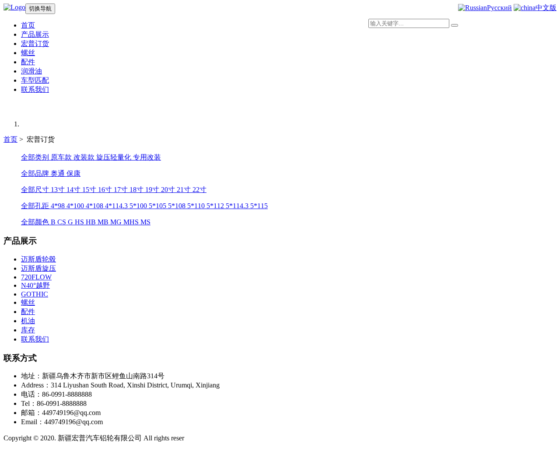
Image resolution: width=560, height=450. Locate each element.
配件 (28, 62)
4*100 (76, 205)
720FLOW (36, 277)
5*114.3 (238, 205)
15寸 (90, 189)
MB (104, 222)
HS (80, 222)
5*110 (196, 205)
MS (145, 222)
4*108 (95, 205)
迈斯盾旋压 (38, 268)
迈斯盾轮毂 (38, 259)
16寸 (106, 189)
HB (92, 222)
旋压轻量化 (114, 157)
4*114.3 (117, 205)
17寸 (122, 189)
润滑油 (31, 71)
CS (62, 222)
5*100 (139, 205)
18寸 (137, 189)
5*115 (259, 205)
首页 (11, 139)
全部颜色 (36, 222)
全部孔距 (36, 205)
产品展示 (35, 34)
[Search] (454, 25)
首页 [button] (28, 25)
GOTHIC (34, 294)
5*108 (177, 205)
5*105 (158, 205)
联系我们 (35, 89)
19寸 (153, 189)
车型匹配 (35, 80)
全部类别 (36, 157)
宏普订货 (35, 43)
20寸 (169, 189)
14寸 (74, 189)
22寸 (199, 189)
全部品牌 (36, 173)
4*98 (58, 205)
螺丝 (28, 52)
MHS (131, 222)
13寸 (58, 189)
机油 (28, 320)
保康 (73, 173)
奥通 (58, 173)
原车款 (62, 157)
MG (116, 222)
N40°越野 (35, 285)
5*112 (216, 205)
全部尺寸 (36, 189)
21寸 (184, 189)
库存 (28, 330)
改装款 (85, 157)
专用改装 (147, 157)
